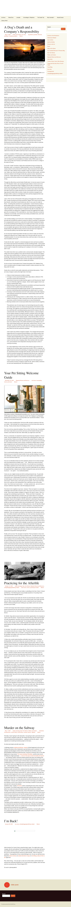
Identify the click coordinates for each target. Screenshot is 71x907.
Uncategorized (50, 71)
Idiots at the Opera (51, 48)
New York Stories (26, 586)
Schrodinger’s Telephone (28, 17)
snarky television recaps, (24, 855)
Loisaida (18, 17)
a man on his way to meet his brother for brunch (32, 755)
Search (49, 27)
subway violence (27, 732)
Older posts (12, 885)
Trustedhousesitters (13, 36)
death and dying (18, 586)
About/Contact (60, 17)
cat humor (34, 380)
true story (24, 34)
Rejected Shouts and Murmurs (22, 380)
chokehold (41, 730)
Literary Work (4, 20)
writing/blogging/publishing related (11, 587)
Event (48, 46)
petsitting (6, 36)
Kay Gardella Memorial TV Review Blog (56, 50)
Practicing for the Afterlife (21, 583)
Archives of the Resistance (53, 35)
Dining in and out (51, 44)
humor (28, 587)
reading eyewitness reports (20, 747)
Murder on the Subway (19, 727)
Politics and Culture (17, 34)
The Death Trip (40, 17)
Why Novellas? (50, 17)
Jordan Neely (14, 732)
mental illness (20, 732)
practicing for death (34, 587)
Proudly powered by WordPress (8, 904)
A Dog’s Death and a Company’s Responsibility (21, 29)
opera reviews (12, 855)
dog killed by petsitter (32, 34)
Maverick (40, 34)
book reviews (50, 39)
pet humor (9, 381)
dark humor (23, 587)
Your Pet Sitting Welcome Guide (21, 375)
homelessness (7, 732)
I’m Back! (11, 821)
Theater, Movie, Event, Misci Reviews (55, 61)
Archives (3, 17)
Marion (21, 36)
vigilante (33, 732)
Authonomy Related (51, 37)
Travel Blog (49, 67)
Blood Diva (10, 17)
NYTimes (19, 785)
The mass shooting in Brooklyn (25, 754)
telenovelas (49, 59)
